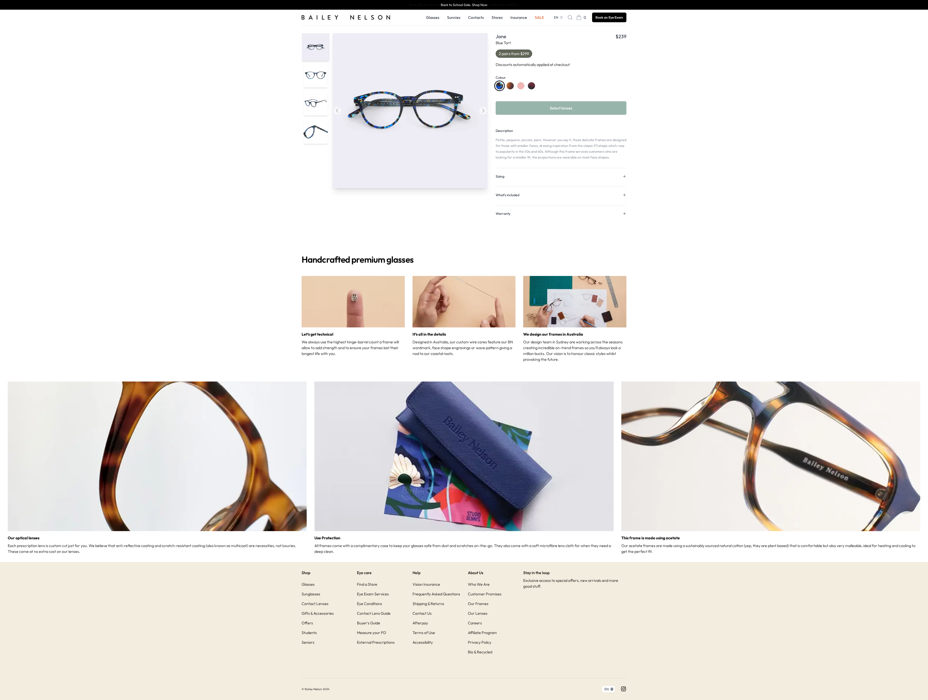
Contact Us (422, 613)
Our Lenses (477, 613)
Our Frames (478, 603)
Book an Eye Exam (609, 17)
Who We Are (479, 584)
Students (309, 632)
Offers (307, 623)
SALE (539, 17)
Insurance (518, 17)
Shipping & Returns (428, 603)
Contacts (476, 17)
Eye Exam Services (373, 594)
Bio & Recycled (480, 651)
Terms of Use (424, 632)
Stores (497, 17)
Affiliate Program (482, 632)
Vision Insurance (426, 584)
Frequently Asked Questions (436, 594)
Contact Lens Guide (374, 613)
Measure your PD (371, 632)
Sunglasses (311, 594)
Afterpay (420, 623)
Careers (475, 623)
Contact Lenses (315, 603)
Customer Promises (484, 594)
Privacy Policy (479, 642)
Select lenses (561, 108)
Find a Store (367, 584)
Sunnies (453, 17)
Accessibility (423, 642)
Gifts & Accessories (318, 613)
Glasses (432, 17)
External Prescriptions (376, 642)
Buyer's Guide (368, 623)
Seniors (308, 642)
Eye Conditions (369, 603)
